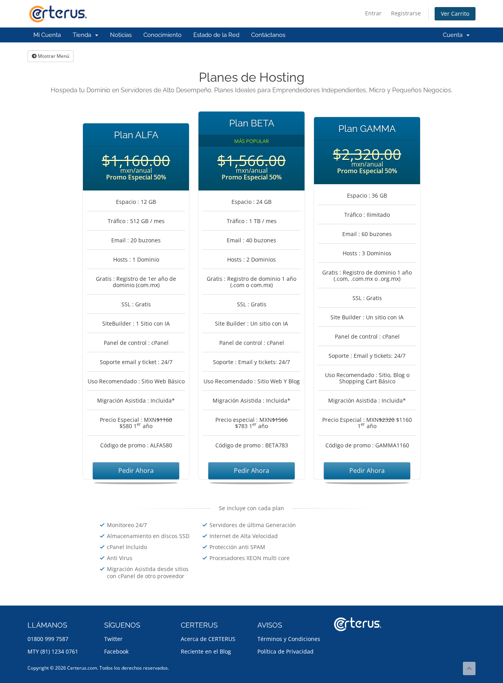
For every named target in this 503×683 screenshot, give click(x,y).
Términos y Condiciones (288, 639)
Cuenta (454, 34)
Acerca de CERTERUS (208, 639)
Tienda (83, 34)
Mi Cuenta (47, 34)
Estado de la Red (216, 34)
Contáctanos (268, 34)
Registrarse (406, 13)
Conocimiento (162, 34)
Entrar (373, 13)
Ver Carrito (455, 13)
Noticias (121, 34)
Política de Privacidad (285, 651)
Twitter (113, 639)
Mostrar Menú (53, 56)
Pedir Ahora (136, 470)
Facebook (116, 651)
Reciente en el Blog (206, 651)
